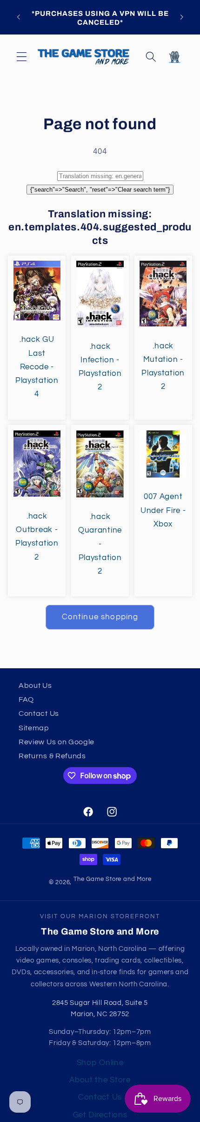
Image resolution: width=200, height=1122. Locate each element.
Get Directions (100, 1115)
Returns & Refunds (52, 756)
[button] (21, 57)
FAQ (26, 699)
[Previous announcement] (18, 17)
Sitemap (34, 728)
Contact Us (39, 713)
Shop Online (100, 1063)
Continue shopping (100, 617)
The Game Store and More (112, 879)
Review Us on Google (56, 742)
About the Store (99, 1080)
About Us (35, 685)
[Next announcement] (182, 17)
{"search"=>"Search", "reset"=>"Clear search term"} (100, 189)
